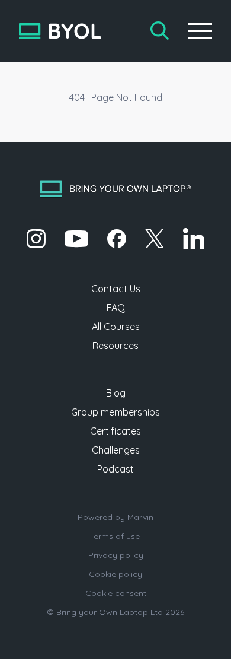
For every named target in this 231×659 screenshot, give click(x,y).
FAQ (116, 307)
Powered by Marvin (115, 517)
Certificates (115, 431)
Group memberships (115, 412)
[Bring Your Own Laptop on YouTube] (76, 239)
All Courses (116, 326)
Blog (116, 393)
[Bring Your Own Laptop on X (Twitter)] (154, 238)
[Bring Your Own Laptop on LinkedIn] (193, 238)
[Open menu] (200, 31)
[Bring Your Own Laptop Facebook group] (116, 238)
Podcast (115, 469)
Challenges (116, 450)
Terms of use (114, 536)
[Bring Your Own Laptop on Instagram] (36, 238)
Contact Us (115, 288)
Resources (115, 345)
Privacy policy (115, 555)
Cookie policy (115, 574)
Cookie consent (115, 593)
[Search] (159, 30)
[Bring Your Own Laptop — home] (60, 31)
